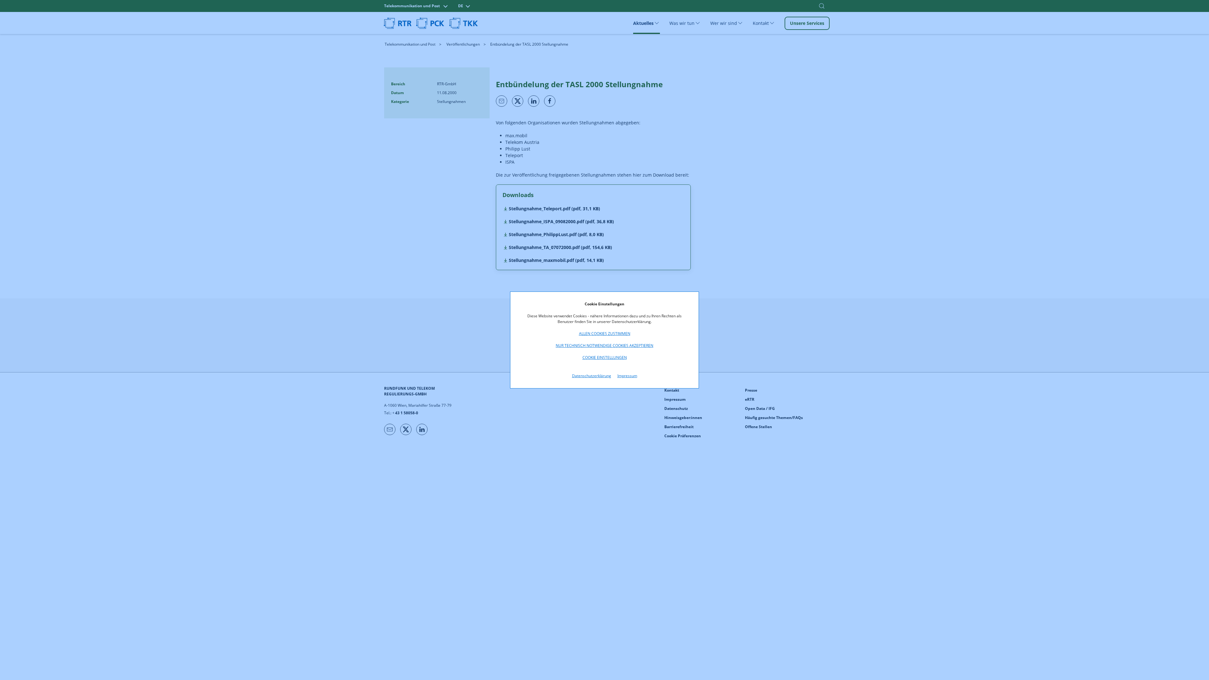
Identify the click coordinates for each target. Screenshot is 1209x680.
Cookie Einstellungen (604, 357)
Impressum (627, 375)
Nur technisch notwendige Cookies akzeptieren (604, 345)
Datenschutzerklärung (591, 375)
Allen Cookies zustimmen (604, 333)
